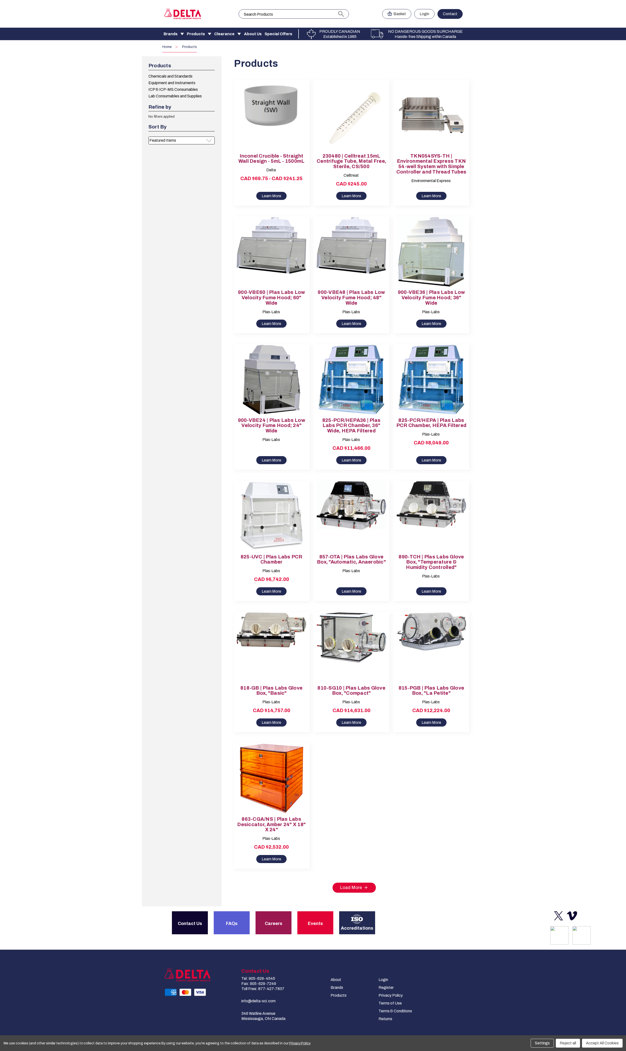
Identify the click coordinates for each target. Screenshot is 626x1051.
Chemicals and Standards (170, 76)
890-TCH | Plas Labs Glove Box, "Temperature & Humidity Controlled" (431, 562)
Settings (542, 1043)
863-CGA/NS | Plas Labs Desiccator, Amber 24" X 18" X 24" (271, 824)
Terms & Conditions (395, 1011)
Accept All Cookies (602, 1043)
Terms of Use (390, 1003)
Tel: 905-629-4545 (258, 978)
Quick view (267, 111)
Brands (171, 34)
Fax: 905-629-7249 (258, 984)
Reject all (568, 1043)
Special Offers (278, 34)
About (336, 980)
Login (424, 14)
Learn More (271, 196)
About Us (253, 34)
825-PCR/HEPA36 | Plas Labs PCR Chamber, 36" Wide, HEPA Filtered (351, 426)
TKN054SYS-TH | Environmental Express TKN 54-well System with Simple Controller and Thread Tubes (431, 163)
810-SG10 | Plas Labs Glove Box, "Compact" (351, 690)
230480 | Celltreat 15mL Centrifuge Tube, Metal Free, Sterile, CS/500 (351, 161)
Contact (450, 14)
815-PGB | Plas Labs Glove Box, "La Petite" (431, 690)
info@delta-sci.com (258, 1001)
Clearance (224, 34)
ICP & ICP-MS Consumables (173, 89)
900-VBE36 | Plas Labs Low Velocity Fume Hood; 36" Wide (431, 298)
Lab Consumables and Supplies (175, 96)
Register (386, 987)
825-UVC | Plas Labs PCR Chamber (271, 559)
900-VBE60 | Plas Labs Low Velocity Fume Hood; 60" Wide (271, 298)
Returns (385, 1019)
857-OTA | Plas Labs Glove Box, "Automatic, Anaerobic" (351, 559)
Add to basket (351, 119)
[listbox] (181, 140)
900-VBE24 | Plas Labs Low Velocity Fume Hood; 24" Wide (271, 426)
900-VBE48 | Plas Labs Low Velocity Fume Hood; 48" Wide (351, 298)
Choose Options (271, 119)
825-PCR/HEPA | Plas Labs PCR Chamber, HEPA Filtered (431, 423)
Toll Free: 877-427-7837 (262, 989)
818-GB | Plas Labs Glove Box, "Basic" (271, 690)
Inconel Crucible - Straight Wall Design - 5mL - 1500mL (271, 158)
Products (196, 34)
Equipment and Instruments (171, 83)
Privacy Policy (391, 995)
